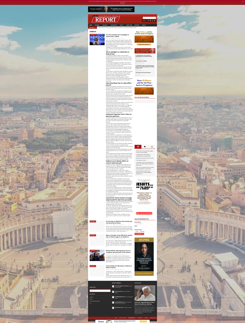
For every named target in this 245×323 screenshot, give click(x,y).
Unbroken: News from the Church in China (145, 158)
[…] (106, 217)
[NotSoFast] (113, 308)
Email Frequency (138, 229)
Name (136, 226)
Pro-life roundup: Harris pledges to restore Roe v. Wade (117, 35)
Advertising (140, 317)
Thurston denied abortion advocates (120, 123)
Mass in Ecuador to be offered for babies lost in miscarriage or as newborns (119, 236)
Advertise (137, 25)
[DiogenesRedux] (113, 297)
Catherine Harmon (139, 305)
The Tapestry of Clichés (141, 61)
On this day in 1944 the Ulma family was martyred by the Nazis (119, 222)
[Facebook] (148, 21)
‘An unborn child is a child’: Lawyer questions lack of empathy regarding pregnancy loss (143, 172)
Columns (97, 25)
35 (143, 75)
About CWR (129, 25)
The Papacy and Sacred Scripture (143, 72)
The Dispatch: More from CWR (145, 50)
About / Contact (122, 317)
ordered (120, 117)
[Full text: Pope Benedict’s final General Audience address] (145, 293)
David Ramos (138, 69)
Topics (121, 25)
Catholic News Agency (117, 38)
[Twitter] (150, 21)
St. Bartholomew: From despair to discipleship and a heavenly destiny (144, 56)
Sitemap (146, 317)
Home (90, 25)
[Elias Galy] (113, 292)
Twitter (91, 299)
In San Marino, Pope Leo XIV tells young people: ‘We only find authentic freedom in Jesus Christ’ (145, 66)
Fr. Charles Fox (139, 57)
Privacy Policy (153, 317)
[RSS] (154, 21)
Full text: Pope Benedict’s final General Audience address (144, 303)
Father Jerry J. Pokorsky (140, 62)
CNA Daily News (119, 269)
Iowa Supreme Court (112, 102)
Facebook (91, 297)
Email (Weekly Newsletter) (95, 301)
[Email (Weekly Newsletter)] (152, 21)
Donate (144, 25)
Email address (138, 222)
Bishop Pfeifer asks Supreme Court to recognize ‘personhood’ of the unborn (118, 251)
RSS (90, 303)
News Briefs (91, 27)
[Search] (155, 17)
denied (121, 164)
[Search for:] (149, 17)
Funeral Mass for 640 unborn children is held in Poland (119, 266)
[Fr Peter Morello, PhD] (113, 286)
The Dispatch (114, 25)
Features (105, 25)
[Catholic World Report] (122, 23)
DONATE (122, 2)
